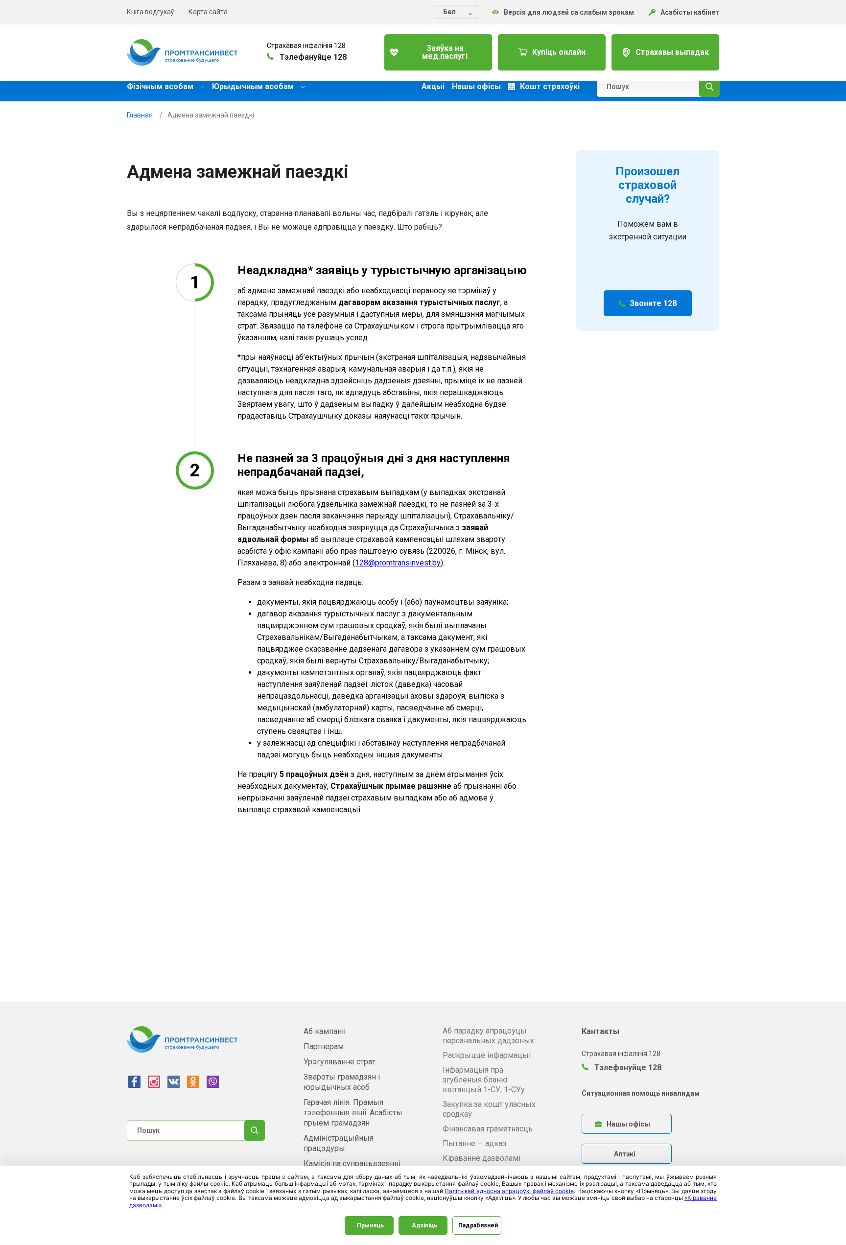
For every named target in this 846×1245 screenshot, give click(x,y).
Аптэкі (624, 1154)
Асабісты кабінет (689, 12)
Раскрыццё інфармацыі (487, 1055)
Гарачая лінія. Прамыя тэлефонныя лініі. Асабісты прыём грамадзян (353, 1113)
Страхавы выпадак (672, 52)
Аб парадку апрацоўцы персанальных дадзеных (488, 1035)
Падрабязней (478, 1225)
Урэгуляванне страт (340, 1061)
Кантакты (600, 1031)
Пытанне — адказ (474, 1143)
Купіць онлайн (559, 52)
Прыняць (370, 1225)
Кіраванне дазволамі (481, 1158)
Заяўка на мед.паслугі (445, 52)
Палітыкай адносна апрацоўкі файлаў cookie (509, 1191)
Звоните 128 (653, 303)
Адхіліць (424, 1225)
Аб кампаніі (325, 1031)
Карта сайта (208, 12)
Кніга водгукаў (150, 12)
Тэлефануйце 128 (626, 1067)
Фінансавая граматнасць (488, 1128)
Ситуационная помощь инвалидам (641, 1093)
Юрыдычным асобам (254, 86)
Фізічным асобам (161, 86)
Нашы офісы (476, 87)
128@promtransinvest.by (398, 562)
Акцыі (433, 87)
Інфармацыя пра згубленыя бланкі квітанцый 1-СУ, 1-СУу (484, 1079)
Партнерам (324, 1046)
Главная (140, 115)
